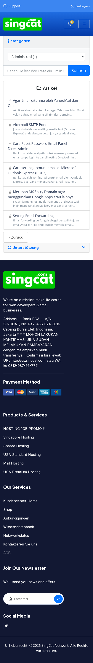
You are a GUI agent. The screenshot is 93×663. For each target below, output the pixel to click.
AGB (7, 553)
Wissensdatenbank (18, 527)
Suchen (78, 70)
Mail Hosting (13, 463)
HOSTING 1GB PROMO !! (24, 428)
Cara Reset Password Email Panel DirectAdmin (43, 150)
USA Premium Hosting (21, 472)
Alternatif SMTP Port (44, 128)
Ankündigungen (16, 518)
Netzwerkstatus (16, 535)
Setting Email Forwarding (45, 219)
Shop (7, 509)
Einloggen (82, 6)
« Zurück (15, 237)
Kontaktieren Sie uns (20, 544)
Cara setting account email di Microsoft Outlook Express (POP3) (45, 174)
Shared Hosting (16, 446)
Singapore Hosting (18, 437)
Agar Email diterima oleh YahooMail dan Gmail (46, 107)
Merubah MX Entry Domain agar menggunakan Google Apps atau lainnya (43, 198)
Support (14, 6)
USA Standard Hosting (22, 454)
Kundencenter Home (20, 501)
